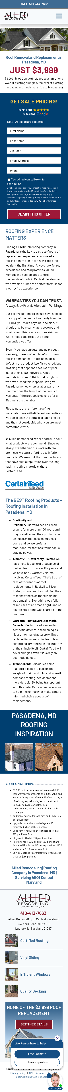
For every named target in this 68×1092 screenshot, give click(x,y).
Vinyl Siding (29, 957)
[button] (34, 112)
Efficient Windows (35, 974)
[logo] (16, 13)
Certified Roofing (34, 940)
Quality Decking (33, 991)
